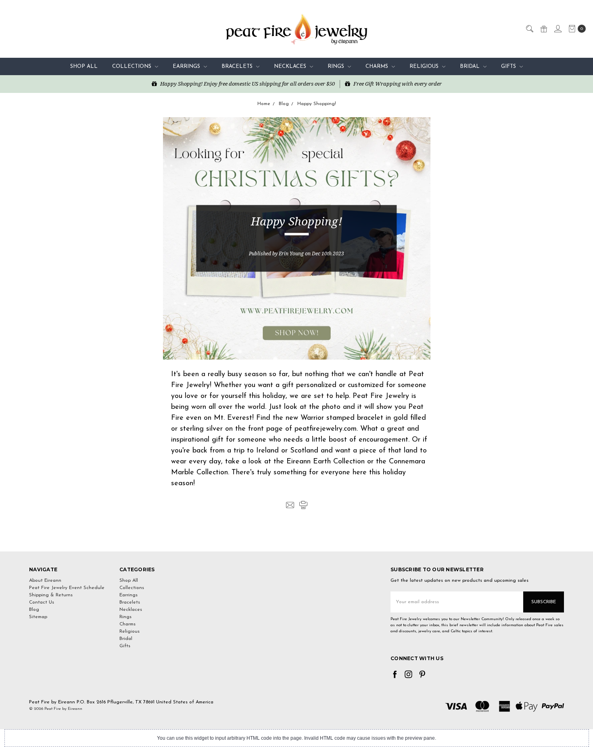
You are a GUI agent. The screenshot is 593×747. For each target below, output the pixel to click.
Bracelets (237, 66)
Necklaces (291, 66)
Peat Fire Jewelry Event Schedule (66, 587)
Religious (424, 66)
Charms (377, 66)
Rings (337, 66)
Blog (34, 609)
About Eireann (45, 580)
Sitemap (38, 616)
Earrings (187, 66)
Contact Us (41, 602)
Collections (132, 66)
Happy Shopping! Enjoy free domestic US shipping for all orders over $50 (247, 83)
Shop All (84, 66)
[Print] (303, 505)
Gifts (509, 66)
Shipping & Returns (51, 595)
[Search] (529, 28)
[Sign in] (557, 28)
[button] (296, 536)
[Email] (290, 505)
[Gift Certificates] (543, 28)
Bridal (470, 66)
